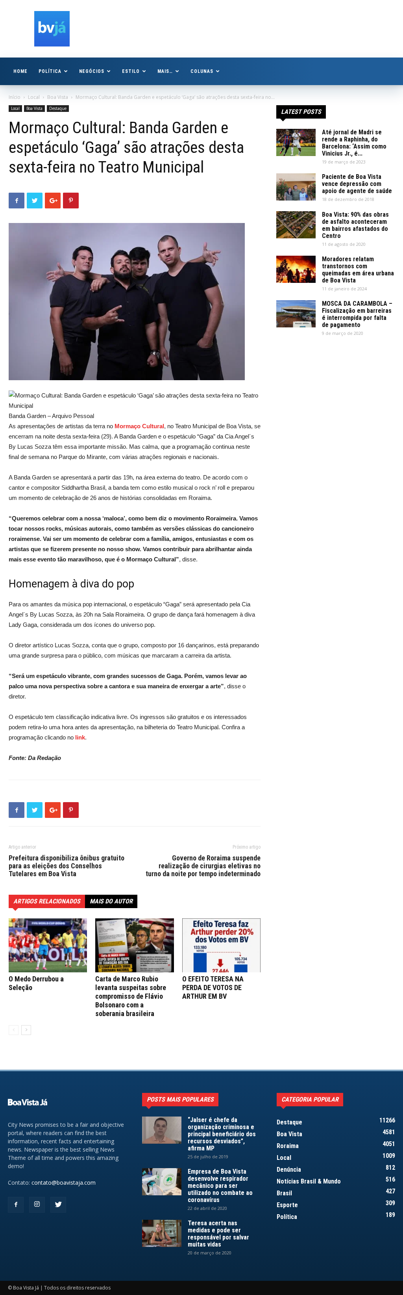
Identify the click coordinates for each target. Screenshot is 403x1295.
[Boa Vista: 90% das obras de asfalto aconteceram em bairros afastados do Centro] (296, 224)
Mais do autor (111, 901)
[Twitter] (58, 1205)
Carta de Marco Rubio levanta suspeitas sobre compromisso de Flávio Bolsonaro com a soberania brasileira (130, 996)
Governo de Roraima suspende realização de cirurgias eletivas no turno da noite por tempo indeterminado (203, 866)
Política (50, 71)
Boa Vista (57, 97)
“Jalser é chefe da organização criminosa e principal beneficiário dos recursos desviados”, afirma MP (222, 1134)
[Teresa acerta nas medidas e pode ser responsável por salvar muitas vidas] (161, 1233)
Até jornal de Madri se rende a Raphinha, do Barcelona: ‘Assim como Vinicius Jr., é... (354, 142)
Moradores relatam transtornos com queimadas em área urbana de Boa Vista (358, 269)
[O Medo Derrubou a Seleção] (48, 945)
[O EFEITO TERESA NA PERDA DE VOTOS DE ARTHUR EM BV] (221, 945)
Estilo (131, 71)
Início (14, 97)
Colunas (201, 71)
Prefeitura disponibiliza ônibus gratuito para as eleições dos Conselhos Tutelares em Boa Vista (66, 866)
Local (34, 97)
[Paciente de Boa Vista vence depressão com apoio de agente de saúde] (296, 187)
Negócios (92, 71)
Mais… (165, 71)
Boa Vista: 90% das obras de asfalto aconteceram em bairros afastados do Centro (355, 225)
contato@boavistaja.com (63, 1182)
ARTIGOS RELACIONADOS (46, 901)
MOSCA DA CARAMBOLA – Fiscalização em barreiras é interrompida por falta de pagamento (357, 314)
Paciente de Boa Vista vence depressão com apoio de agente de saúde (357, 184)
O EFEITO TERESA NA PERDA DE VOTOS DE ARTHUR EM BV (213, 987)
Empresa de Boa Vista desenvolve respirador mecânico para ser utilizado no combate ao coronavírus (220, 1186)
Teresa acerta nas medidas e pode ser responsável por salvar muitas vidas (218, 1233)
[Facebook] (16, 1205)
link (80, 737)
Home (20, 71)
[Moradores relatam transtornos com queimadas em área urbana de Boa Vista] (296, 269)
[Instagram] (37, 1205)
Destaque (58, 108)
